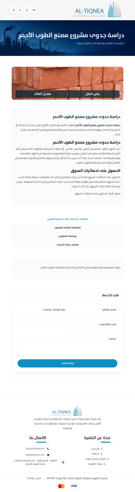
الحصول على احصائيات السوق (91, 194)
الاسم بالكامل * (108, 310)
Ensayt (31, 478)
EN (34, 10)
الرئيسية (119, 43)
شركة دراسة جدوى (95, 459)
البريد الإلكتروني (107, 324)
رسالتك (112, 339)
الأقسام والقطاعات (102, 43)
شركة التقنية (96, 464)
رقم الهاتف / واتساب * (53, 310)
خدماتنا (95, 454)
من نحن (95, 449)
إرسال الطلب (67, 363)
